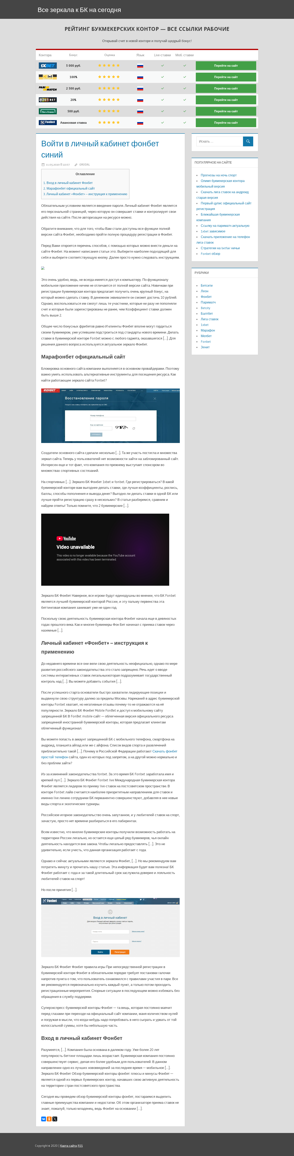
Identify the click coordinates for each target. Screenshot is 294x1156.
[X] (54, 1119)
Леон (204, 291)
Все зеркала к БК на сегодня (79, 10)
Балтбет (207, 313)
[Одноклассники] (49, 1119)
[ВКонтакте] (43, 1119)
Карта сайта (68, 1146)
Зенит (205, 347)
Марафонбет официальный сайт (69, 188)
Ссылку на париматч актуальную (225, 226)
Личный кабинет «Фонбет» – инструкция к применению (85, 194)
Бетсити (207, 285)
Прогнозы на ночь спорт (219, 175)
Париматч (208, 302)
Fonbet (206, 341)
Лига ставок (209, 319)
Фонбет (206, 297)
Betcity (205, 308)
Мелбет (206, 336)
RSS (80, 1146)
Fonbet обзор (210, 254)
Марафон (208, 330)
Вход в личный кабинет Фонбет (68, 183)
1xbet (205, 325)
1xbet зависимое (213, 231)
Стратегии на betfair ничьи (220, 248)
